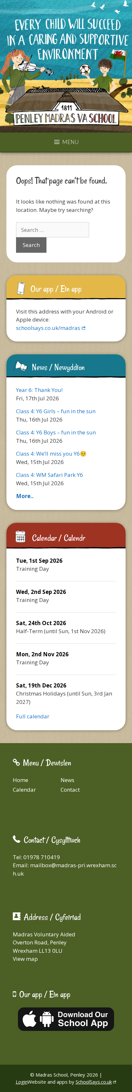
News (67, 780)
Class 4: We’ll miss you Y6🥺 (51, 453)
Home (20, 780)
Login (22, 1081)
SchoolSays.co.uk (94, 1081)
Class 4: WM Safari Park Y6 (49, 474)
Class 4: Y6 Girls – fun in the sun (55, 411)
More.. (25, 496)
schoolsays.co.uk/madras (48, 328)
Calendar (24, 789)
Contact (70, 789)
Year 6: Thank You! (39, 390)
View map (25, 958)
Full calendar (32, 716)
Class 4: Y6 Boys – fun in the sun (56, 432)
